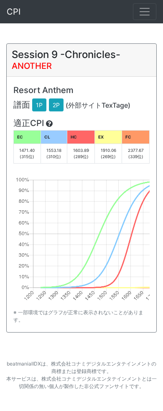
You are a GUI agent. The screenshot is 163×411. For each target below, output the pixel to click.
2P (56, 104)
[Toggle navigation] (144, 11)
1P (39, 104)
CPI (13, 12)
